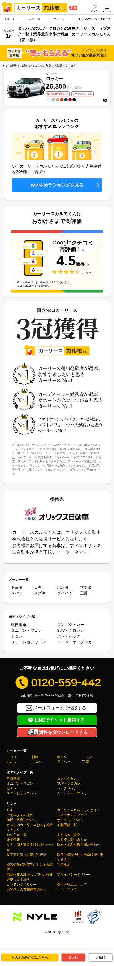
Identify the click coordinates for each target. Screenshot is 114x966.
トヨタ (17, 587)
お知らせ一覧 (17, 835)
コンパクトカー (70, 624)
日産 (38, 587)
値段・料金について (22, 820)
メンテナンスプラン (72, 815)
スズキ (40, 593)
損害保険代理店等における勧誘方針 (30, 867)
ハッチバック (68, 636)
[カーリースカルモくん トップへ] (40, 7)
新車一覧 (34, 18)
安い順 (73, 957)
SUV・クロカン (70, 630)
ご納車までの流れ (20, 815)
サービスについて (70, 820)
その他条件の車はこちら (30, 957)
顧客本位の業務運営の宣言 (26, 889)
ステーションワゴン (28, 642)
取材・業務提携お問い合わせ (78, 845)
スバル (17, 593)
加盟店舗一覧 (67, 825)
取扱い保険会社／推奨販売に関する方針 (80, 857)
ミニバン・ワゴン (26, 630)
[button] (107, 7)
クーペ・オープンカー (76, 642)
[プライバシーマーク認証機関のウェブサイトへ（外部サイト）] (94, 920)
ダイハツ (58, 18)
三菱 (84, 593)
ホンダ (63, 587)
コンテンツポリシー (22, 884)
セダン (17, 636)
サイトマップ (67, 889)
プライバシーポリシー (73, 874)
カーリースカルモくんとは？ (78, 810)
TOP (10, 810)
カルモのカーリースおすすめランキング (30, 827)
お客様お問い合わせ (72, 840)
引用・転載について (72, 884)
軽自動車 (19, 624)
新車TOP (10, 18)
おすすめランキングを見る (57, 185)
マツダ (86, 587)
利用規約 (63, 865)
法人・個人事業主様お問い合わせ (30, 847)
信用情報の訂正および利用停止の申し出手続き (30, 877)
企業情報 (13, 840)
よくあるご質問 (68, 835)
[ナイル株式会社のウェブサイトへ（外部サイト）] (35, 917)
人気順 (100, 957)
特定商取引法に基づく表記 (26, 855)
